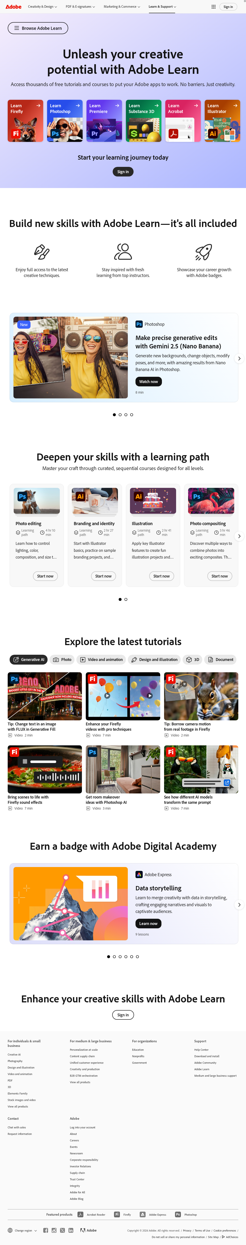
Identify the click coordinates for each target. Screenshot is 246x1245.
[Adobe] (13, 6)
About (73, 1134)
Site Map (213, 1237)
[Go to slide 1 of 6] (108, 957)
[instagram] (54, 1230)
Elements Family (18, 1093)
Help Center (201, 1049)
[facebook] (45, 1230)
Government (139, 1062)
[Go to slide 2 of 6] (114, 957)
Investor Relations (80, 1166)
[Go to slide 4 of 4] (132, 415)
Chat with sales (17, 1127)
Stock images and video (22, 1100)
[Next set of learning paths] (239, 358)
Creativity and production (85, 1069)
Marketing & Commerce (120, 6)
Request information (20, 1134)
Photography (15, 1061)
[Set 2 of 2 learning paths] (126, 599)
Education (138, 1049)
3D (9, 1087)
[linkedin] (70, 1230)
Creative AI (14, 1054)
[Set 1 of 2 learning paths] (120, 599)
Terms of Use (202, 1230)
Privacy (187, 1230)
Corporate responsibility (84, 1160)
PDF (10, 1080)
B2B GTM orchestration (84, 1075)
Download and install (206, 1056)
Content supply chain (82, 1056)
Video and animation (20, 1074)
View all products (18, 1106)
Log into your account (82, 1127)
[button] (213, 7)
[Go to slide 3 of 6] (120, 957)
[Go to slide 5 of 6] (132, 957)
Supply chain (77, 1173)
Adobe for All (77, 1192)
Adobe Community (205, 1062)
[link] (123, 171)
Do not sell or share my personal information (178, 1237)
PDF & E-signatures (78, 6)
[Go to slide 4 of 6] (126, 957)
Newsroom (76, 1153)
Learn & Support (160, 6)
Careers (74, 1140)
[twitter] (62, 1230)
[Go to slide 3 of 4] (126, 415)
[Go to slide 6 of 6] (137, 957)
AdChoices (232, 1237)
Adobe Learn (201, 1069)
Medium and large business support (215, 1075)
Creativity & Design (40, 6)
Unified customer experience (87, 1062)
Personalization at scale (84, 1049)
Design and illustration (21, 1067)
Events (74, 1147)
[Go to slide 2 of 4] (120, 415)
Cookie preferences (225, 1230)
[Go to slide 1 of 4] (114, 415)
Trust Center (77, 1179)
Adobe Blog (76, 1199)
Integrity (75, 1186)
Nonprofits (138, 1056)
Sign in (228, 7)
